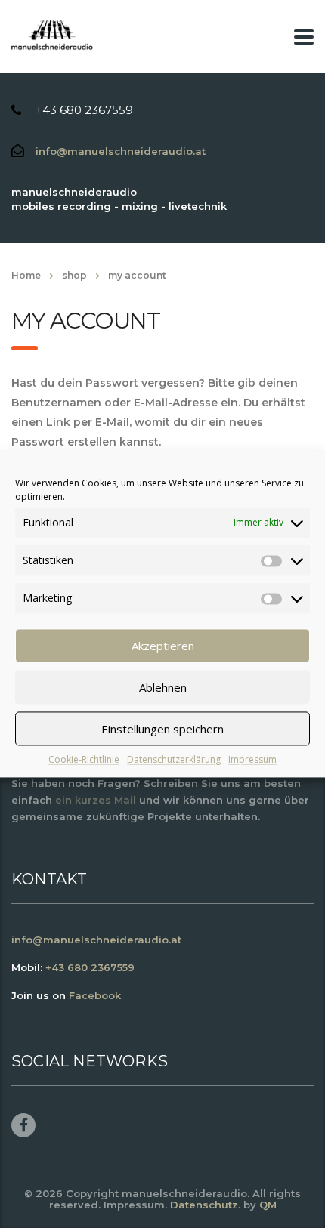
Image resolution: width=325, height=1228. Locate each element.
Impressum (252, 759)
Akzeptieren (163, 645)
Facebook (95, 995)
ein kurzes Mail (95, 800)
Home (26, 275)
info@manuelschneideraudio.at (121, 151)
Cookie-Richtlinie (83, 759)
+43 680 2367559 (84, 110)
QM (268, 1205)
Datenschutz (204, 1205)
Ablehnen (163, 687)
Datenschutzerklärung (174, 759)
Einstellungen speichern (162, 728)
